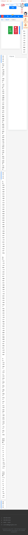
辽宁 (3, 319)
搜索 (13, 7)
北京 (3, 261)
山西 (3, 330)
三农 (3, 239)
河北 (3, 300)
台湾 (3, 350)
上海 (3, 263)
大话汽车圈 (24, 38)
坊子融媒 (24, 52)
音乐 (3, 235)
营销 (3, 231)
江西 (3, 317)
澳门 (3, 348)
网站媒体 (7, 17)
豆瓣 (3, 415)
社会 (3, 248)
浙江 (3, 343)
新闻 (3, 185)
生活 (3, 202)
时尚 (3, 194)
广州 (3, 269)
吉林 (3, 313)
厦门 (3, 276)
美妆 (3, 196)
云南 (3, 341)
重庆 (3, 267)
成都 (3, 278)
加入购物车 (16, 31)
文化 (3, 207)
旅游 (3, 222)
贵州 (3, 296)
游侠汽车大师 (3, 141)
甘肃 (3, 289)
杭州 (3, 274)
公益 (3, 244)
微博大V (23, 17)
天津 (3, 265)
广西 (3, 293)
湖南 (3, 310)
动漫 (3, 246)
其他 (3, 434)
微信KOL (19, 17)
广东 (3, 291)
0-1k (3, 444)
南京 (3, 280)
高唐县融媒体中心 (24, 42)
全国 (3, 352)
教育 (3, 218)
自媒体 (11, 5)
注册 (10, 1)
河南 (3, 302)
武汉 (3, 283)
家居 (3, 220)
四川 (3, 334)
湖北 (3, 308)
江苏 (3, 315)
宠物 (3, 233)
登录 (8, 1)
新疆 (3, 339)
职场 (3, 253)
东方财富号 (3, 411)
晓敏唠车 (24, 47)
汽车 (3, 200)
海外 (3, 354)
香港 (3, 345)
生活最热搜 (3, 162)
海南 (3, 298)
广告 (3, 229)
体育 (3, 224)
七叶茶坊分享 (24, 40)
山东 (3, 328)
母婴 (3, 198)
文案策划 (15, 17)
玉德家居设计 (3, 146)
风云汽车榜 (24, 31)
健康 (3, 226)
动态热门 (24, 49)
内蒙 (3, 321)
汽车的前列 (3, 167)
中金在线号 (3, 423)
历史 (3, 237)
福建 (3, 287)
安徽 (3, 285)
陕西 (3, 332)
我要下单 (24, 1)
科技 (3, 189)
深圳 (3, 272)
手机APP (4, 1)
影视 (3, 213)
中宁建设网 (3, 131)
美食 (3, 205)
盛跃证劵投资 (3, 126)
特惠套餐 (11, 16)
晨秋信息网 (3, 120)
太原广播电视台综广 (24, 33)
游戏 (3, 215)
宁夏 (3, 324)
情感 (3, 211)
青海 (3, 326)
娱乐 (3, 242)
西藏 (3, 337)
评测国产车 (24, 35)
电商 (3, 191)
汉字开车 (24, 45)
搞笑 (3, 209)
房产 (3, 250)
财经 (3, 187)
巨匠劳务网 (3, 152)
